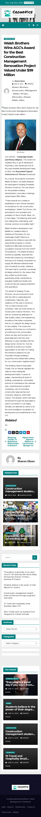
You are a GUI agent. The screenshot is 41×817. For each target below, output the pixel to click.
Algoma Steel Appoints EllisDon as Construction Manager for (27, 442)
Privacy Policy (6, 812)
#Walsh (15, 100)
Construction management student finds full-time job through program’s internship (19, 595)
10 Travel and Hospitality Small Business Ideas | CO (17, 758)
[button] (29, 25)
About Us (10, 807)
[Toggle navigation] (37, 25)
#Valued (27, 97)
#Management (31, 90)
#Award (15, 87)
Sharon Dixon (20, 81)
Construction (9, 39)
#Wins (21, 100)
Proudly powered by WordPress (17, 799)
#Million (16, 94)
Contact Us (31, 807)
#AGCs (30, 84)
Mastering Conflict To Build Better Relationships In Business (13, 442)
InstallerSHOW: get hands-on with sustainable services (18, 515)
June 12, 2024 (13, 689)
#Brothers (24, 87)
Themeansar (26, 802)
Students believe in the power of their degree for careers (20, 709)
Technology (10, 752)
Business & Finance (12, 678)
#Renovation (17, 97)
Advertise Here (20, 807)
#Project (24, 94)
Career (8, 703)
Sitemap (15, 812)
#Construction (18, 90)
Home (4, 807)
